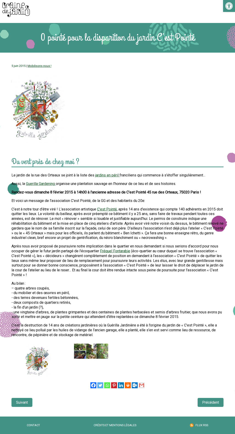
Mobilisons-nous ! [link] (39, 66)
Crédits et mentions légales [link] (115, 425)
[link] (229, 6)
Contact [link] (33, 425)
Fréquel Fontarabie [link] (115, 251)
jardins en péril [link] (107, 175)
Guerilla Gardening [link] (41, 184)
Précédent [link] (210, 402)
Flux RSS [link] (202, 425)
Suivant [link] (22, 402)
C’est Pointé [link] (107, 209)
